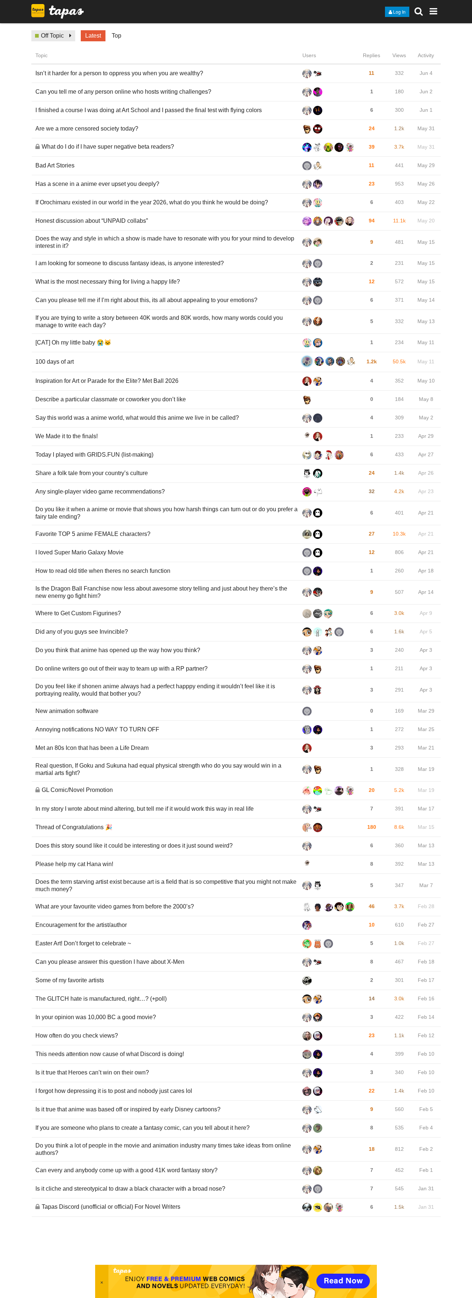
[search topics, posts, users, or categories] (418, 11)
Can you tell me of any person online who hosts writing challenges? (123, 92)
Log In (399, 11)
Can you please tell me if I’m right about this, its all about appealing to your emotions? (146, 300)
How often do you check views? (76, 1035)
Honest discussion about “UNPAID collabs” (91, 221)
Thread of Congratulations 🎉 (73, 827)
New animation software (66, 711)
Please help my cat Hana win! (74, 864)
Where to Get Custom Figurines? (78, 613)
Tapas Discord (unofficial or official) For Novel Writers (111, 1207)
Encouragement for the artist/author (81, 925)
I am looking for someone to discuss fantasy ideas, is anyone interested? (129, 263)
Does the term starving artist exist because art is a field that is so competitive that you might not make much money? (165, 885)
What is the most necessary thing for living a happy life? (107, 281)
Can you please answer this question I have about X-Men (109, 962)
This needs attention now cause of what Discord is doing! (109, 1054)
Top (116, 35)
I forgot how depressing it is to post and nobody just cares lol (113, 1091)
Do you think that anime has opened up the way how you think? (117, 650)
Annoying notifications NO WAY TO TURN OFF (97, 729)
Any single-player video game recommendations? (100, 491)
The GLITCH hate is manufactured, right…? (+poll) (101, 999)
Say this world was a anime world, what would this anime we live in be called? (137, 418)
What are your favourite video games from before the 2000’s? (114, 906)
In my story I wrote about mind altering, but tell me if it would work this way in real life (144, 809)
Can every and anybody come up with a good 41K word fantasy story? (126, 1170)
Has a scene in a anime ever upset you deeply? (97, 184)
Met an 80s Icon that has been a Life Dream (92, 748)
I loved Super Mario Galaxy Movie (79, 552)
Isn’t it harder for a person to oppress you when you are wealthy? (119, 73)
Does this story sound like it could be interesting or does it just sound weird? (134, 845)
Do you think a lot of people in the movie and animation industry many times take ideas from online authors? (163, 1149)
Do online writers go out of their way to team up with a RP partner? (121, 668)
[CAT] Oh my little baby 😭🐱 (73, 342)
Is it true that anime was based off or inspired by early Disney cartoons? (128, 1109)
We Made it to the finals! (66, 436)
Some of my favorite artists (69, 980)
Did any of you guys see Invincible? (81, 632)
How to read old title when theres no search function (102, 571)
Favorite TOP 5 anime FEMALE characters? (92, 534)
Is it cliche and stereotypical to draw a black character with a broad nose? (130, 1188)
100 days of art (54, 362)
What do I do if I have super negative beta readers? (108, 146)
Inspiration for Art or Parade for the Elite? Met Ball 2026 (106, 381)
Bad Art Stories (54, 165)
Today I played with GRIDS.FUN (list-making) (94, 454)
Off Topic (52, 35)
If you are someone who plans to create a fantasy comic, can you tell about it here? (142, 1128)
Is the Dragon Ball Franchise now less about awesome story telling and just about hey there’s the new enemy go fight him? (161, 592)
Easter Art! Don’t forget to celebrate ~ (83, 943)
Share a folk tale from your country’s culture (91, 473)
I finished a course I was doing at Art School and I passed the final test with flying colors (148, 110)
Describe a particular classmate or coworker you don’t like (110, 399)
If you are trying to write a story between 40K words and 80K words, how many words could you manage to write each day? (159, 321)
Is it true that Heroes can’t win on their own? (92, 1072)
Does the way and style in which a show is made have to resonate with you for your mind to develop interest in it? (164, 242)
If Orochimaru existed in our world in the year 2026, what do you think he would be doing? (151, 202)
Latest (93, 35)
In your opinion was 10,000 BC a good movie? (95, 1017)
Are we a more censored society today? (86, 128)
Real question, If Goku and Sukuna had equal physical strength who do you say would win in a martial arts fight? (158, 769)
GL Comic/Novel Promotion (77, 790)
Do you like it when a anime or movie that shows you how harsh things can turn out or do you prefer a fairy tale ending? (166, 513)
